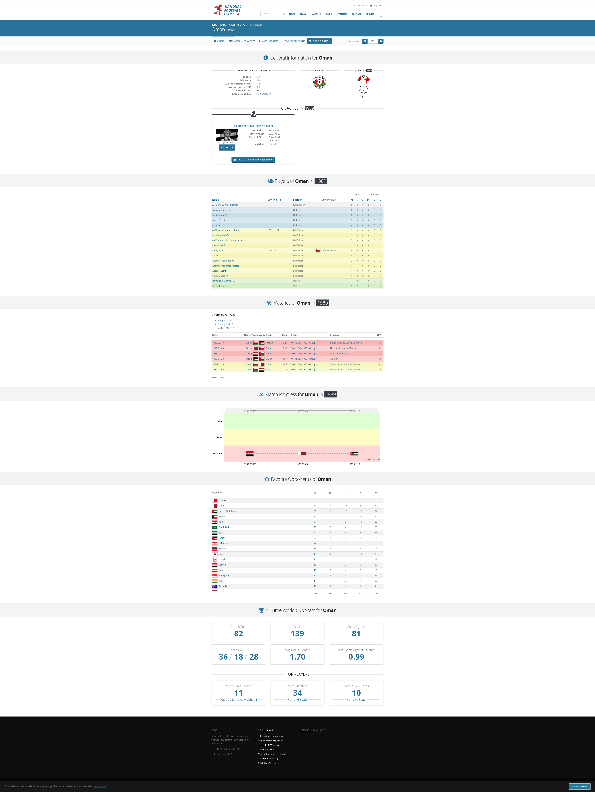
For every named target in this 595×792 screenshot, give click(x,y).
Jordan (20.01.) (226, 327)
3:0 (284, 348)
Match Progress (269, 41)
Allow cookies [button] (579, 786)
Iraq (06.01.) (224, 320)
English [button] (376, 5)
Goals (297, 626)
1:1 (284, 369)
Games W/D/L (238, 650)
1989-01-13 (218, 364)
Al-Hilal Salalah (329, 250)
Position (297, 199)
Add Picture (227, 147)
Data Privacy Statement (268, 763)
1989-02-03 (218, 348)
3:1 (284, 353)
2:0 (284, 358)
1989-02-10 (218, 342)
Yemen (222, 564)
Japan (221, 553)
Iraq (221, 521)
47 (315, 500)
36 (315, 511)
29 (315, 527)
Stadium (334, 334)
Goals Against (356, 626)
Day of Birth (274, 199)
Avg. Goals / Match (297, 650)
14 (315, 543)
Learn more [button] (100, 786)
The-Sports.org (263, 93)
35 (315, 516)
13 (315, 559)
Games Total (238, 626)
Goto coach (254, 159)
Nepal (222, 559)
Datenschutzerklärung (268, 758)
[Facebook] (381, 14)
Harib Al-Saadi (297, 699)
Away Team (265, 334)
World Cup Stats (321, 41)
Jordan (222, 537)
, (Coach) (253, 126)
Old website (361, 5)
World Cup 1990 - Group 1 (304, 342)
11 (315, 575)
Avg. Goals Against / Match (356, 650)
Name (215, 199)
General (221, 41)
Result (285, 334)
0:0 (284, 364)
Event (294, 334)
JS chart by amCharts (371, 460)
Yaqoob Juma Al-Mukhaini (238, 699)
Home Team (251, 334)
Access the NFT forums (268, 745)
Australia (223, 586)
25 (315, 532)
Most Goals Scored (238, 686)
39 (315, 505)
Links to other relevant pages (271, 736)
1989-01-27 (218, 353)
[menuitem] (302, 410)
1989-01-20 (218, 358)
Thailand (223, 548)
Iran (221, 570)
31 (315, 521)
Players (236, 41)
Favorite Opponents (294, 41)
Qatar (222, 505)
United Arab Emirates (229, 511)
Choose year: (353, 41)
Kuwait (222, 516)
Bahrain (223, 500)
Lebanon (223, 543)
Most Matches (297, 686)
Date (215, 334)
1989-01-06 (218, 369)
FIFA (379, 334)
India (221, 580)
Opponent (217, 492)
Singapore (224, 575)
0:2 (284, 342)
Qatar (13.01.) (225, 324)
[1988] (365, 41)
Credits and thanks (266, 749)
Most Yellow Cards (356, 686)
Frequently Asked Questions (271, 740)
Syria (221, 532)
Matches (250, 41)
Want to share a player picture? (272, 754)
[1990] (381, 41)
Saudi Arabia (225, 527)
